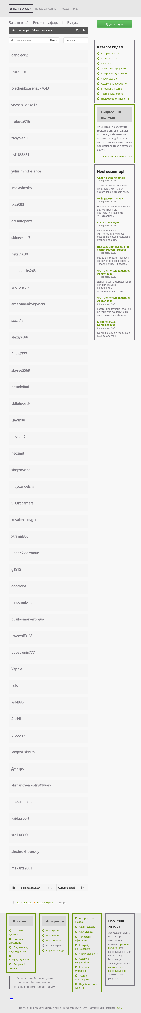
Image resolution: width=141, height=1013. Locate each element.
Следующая (66, 887)
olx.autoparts (21, 221)
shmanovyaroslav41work (31, 785)
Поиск (53, 40)
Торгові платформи (112, 93)
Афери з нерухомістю (114, 83)
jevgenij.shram (23, 752)
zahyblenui (19, 138)
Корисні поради (55, 950)
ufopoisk (18, 735)
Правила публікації (46, 8)
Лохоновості (53, 940)
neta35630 (19, 254)
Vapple (16, 669)
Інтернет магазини (111, 88)
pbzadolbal (20, 387)
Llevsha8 (18, 420)
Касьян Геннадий (108, 222)
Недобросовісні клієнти (115, 98)
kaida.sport (20, 818)
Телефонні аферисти (113, 68)
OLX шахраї (108, 63)
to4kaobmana (22, 801)
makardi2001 (21, 868)
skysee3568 (20, 370)
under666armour (25, 552)
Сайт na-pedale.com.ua (111, 177)
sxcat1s (17, 320)
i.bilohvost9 (20, 403)
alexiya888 (19, 337)
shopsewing (21, 470)
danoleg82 (19, 55)
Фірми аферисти (110, 78)
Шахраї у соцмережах (114, 73)
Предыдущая (31, 887)
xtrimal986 (19, 536)
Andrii (16, 718)
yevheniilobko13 (24, 104)
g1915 (16, 569)
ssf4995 (17, 702)
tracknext (18, 71)
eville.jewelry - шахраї (110, 198)
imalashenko (21, 187)
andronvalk (20, 287)
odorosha (19, 586)
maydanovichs (22, 486)
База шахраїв (54, 945)
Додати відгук (114, 24)
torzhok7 (18, 436)
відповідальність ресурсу (117, 156)
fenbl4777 (19, 353)
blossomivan (21, 602)
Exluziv (118, 1007)
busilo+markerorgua (27, 619)
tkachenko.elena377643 (30, 88)
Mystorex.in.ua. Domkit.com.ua (106, 323)
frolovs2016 (20, 121)
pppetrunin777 (23, 652)
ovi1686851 (20, 154)
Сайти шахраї (109, 58)
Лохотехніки (53, 935)
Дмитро (17, 768)
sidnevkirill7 (20, 237)
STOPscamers (22, 503)
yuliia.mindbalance (26, 171)
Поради (65, 8)
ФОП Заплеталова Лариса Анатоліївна (113, 272)
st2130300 (19, 835)
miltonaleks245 (23, 270)
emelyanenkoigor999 (28, 304)
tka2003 (17, 204)
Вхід (75, 8)
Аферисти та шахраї (113, 53)
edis (14, 685)
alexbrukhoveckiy (25, 851)
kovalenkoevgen (24, 519)
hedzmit (17, 453)
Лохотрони (52, 930)
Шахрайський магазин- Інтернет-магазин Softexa (113, 248)
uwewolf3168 (21, 635)
